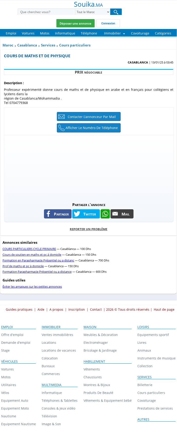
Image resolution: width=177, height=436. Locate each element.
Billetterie (144, 385)
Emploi (7, 327)
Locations (49, 342)
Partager (61, 214)
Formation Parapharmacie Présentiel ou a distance (37, 272)
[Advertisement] (88, 167)
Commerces (51, 374)
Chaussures (93, 377)
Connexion (108, 23)
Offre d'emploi (12, 335)
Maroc (8, 45)
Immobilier (51, 327)
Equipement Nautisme (18, 424)
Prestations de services (155, 408)
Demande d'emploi (15, 342)
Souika (88, 4)
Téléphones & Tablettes (60, 400)
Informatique (52, 392)
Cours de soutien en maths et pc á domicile (32, 254)
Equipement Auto (14, 400)
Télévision (49, 416)
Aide (41, 309)
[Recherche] (116, 12)
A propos (56, 309)
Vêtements (92, 369)
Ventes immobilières (57, 335)
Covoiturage (146, 400)
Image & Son (51, 424)
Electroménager (96, 342)
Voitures (7, 369)
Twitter (89, 214)
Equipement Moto (15, 408)
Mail (126, 214)
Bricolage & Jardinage (100, 350)
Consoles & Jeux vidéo (58, 408)
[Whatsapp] (105, 213)
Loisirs (143, 327)
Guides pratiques (19, 309)
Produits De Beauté (98, 392)
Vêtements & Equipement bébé (108, 400)
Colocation (50, 358)
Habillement (94, 361)
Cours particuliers (74, 45)
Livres (141, 342)
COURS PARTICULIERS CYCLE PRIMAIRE (29, 249)
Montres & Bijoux (97, 385)
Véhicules (9, 361)
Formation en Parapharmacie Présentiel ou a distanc (38, 260)
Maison (90, 327)
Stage (5, 350)
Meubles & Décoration (101, 335)
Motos (6, 377)
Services (48, 45)
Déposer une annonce (75, 23)
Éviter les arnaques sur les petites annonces (32, 286)
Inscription (76, 309)
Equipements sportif (153, 335)
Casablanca (27, 45)
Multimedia (51, 385)
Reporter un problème (88, 229)
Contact (96, 309)
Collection (145, 366)
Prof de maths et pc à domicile (23, 266)
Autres (143, 419)
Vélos (5, 392)
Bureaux (48, 366)
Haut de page (164, 309)
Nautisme (8, 416)
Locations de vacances (59, 350)
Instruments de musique (156, 358)
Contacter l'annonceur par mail (92, 117)
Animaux (144, 350)
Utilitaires (8, 385)
